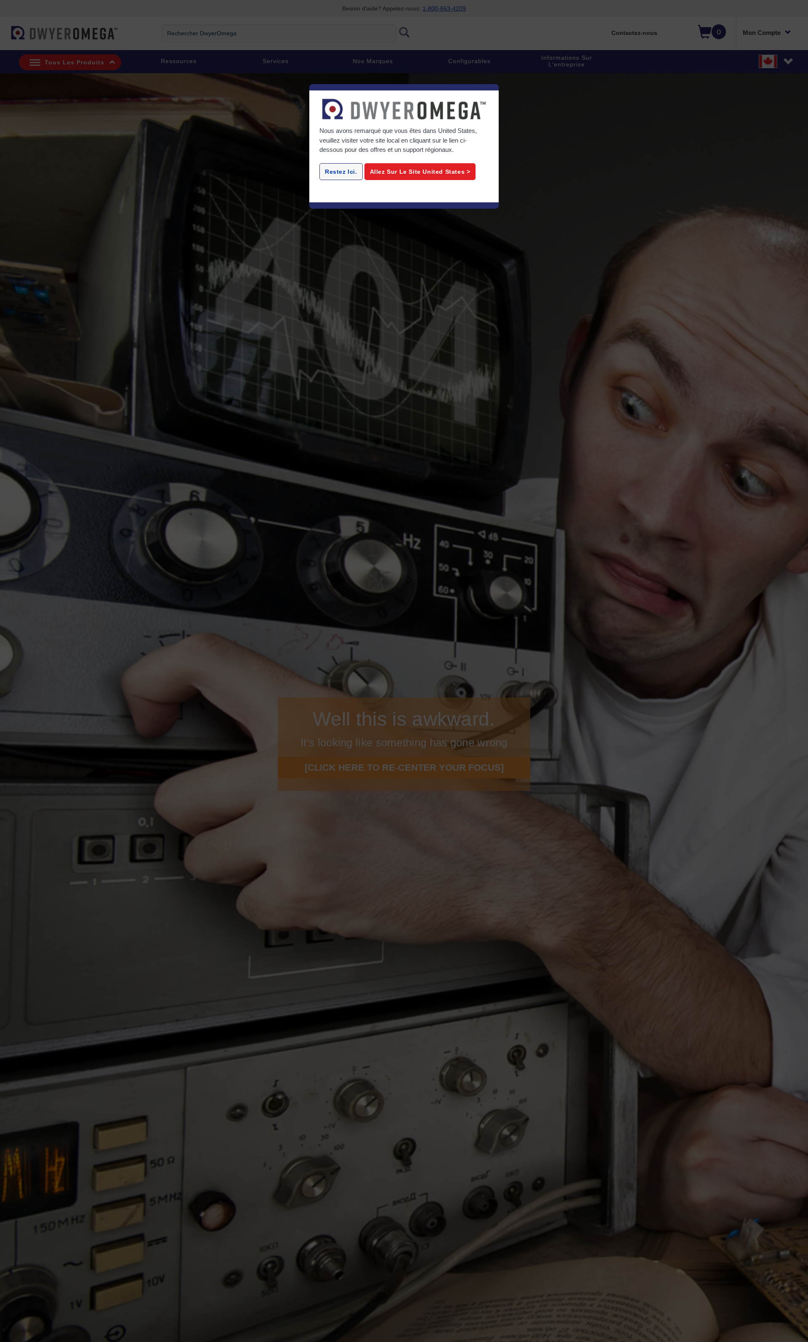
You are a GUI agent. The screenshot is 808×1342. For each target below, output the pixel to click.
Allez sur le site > (420, 171)
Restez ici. (341, 171)
